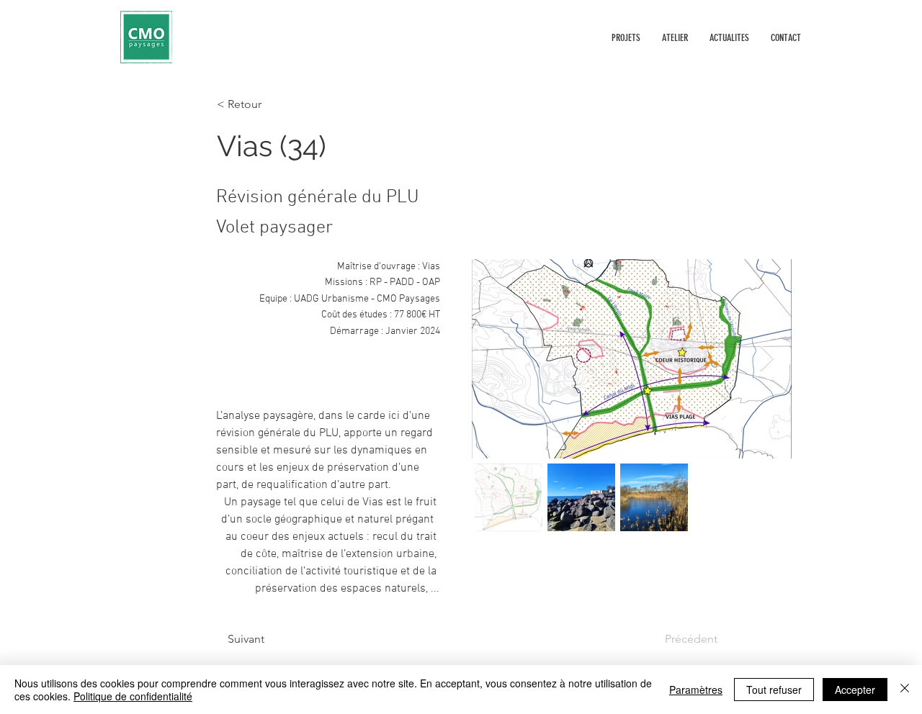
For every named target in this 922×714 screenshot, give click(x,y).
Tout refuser (774, 689)
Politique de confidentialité (132, 696)
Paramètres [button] (695, 689)
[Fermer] (904, 689)
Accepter (855, 689)
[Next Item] (766, 359)
